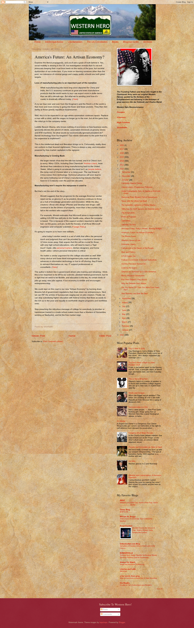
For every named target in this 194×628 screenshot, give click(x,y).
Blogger (122, 622)
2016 (122, 153)
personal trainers (64, 248)
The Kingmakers (128, 213)
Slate (75, 99)
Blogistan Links (131, 42)
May (124, 314)
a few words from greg (130, 576)
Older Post (105, 335)
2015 (122, 157)
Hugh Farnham (123, 122)
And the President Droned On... (134, 264)
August (125, 302)
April (124, 318)
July (124, 306)
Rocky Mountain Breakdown (132, 276)
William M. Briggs (128, 517)
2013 (122, 165)
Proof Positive (126, 526)
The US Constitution (97, 42)
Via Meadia (125, 583)
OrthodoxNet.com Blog (130, 544)
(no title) (132, 461)
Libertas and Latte (128, 569)
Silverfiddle (122, 128)
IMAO (122, 500)
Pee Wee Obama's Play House (134, 280)
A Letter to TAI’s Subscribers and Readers (136, 585)
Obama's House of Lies (131, 240)
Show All (159, 589)
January (125, 330)
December (126, 172)
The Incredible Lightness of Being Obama (138, 205)
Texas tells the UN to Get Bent (134, 201)
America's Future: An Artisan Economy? (137, 232)
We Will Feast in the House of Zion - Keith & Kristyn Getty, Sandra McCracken (143, 530)
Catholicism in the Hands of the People (137, 248)
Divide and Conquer (137, 393)
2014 (122, 161)
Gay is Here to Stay (137, 348)
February (126, 326)
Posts (105, 609)
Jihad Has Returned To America (132, 564)
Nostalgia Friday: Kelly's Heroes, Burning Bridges (141, 228)
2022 (122, 145)
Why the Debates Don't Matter (133, 283)
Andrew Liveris (90, 163)
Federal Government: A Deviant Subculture (139, 260)
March (125, 322)
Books (115, 42)
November (126, 176)
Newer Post (38, 335)
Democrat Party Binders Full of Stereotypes (139, 197)
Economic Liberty (128, 244)
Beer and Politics (128, 252)
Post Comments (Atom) (53, 341)
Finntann (121, 112)
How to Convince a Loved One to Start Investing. (138, 578)
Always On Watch (127, 562)
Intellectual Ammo (54, 42)
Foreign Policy (78, 227)
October (125, 180)
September (127, 298)
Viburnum (121, 117)
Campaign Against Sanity (131, 183)
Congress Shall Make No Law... (141, 433)
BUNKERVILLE (126, 553)
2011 (122, 335)
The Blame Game (128, 236)
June (124, 310)
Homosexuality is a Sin (138, 407)
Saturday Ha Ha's (128, 225)
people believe (94, 169)
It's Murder (121, 421)
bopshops (104, 622)
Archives (147, 42)
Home (38, 42)
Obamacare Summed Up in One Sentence (138, 272)
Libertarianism (75, 42)
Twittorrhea (125, 221)
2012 (122, 169)
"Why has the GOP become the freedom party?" (141, 209)
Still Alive (123, 571)
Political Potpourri (128, 217)
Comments (107, 614)
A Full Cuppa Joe (128, 256)
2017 (122, 149)
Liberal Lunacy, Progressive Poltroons (137, 187)
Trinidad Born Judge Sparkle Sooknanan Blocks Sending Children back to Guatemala (138, 556)
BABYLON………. (126, 512)
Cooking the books (129, 268)
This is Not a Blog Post (138, 379)
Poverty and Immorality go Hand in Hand (145, 447)
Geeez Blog (125, 510)
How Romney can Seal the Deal (134, 293)
